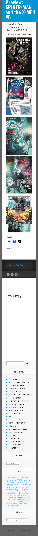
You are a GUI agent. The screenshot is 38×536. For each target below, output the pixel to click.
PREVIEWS (12, 435)
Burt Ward (16, 482)
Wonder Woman (11, 505)
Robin (8, 500)
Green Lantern (10, 491)
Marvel (16, 493)
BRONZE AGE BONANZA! (17, 388)
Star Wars (14, 502)
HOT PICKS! (12, 417)
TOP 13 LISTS (13, 448)
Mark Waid (9, 493)
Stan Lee (27, 500)
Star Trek (8, 502)
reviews (26, 498)
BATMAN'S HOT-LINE (16, 385)
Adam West (10, 478)
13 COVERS (12, 379)
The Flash (28, 502)
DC (8, 487)
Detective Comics (24, 487)
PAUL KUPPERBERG (15, 432)
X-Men (18, 505)
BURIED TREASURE (15, 392)
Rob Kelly (13, 500)
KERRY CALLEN (14, 420)
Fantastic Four (10, 489)
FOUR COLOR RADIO (16, 410)
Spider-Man (20, 499)
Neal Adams (21, 495)
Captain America (23, 482)
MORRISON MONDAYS (16, 423)
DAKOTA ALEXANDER (16, 404)
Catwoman (9, 484)
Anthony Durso (17, 478)
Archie (24, 478)
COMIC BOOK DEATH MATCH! (19, 395)
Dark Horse (27, 484)
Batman (18, 480)
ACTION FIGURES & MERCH (18, 382)
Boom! (11, 482)
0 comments (20, 29)
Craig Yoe (21, 484)
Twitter (16, 274)
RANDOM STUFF (14, 438)
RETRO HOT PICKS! (15, 445)
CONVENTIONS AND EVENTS (18, 401)
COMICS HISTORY (14, 398)
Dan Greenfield (14, 26)
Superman (21, 501)
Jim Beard (28, 491)
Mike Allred (13, 495)
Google (8, 274)
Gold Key (25, 489)
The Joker (9, 503)
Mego (22, 493)
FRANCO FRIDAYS (14, 413)
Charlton (15, 484)
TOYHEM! (14, 503)
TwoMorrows (22, 503)
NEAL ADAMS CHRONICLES (18, 429)
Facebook (12, 274)
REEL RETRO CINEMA (16, 442)
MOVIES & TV (13, 426)
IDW (16, 491)
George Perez (19, 489)
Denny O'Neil (14, 487)
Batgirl (11, 480)
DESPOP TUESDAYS (15, 407)
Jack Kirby (22, 491)
